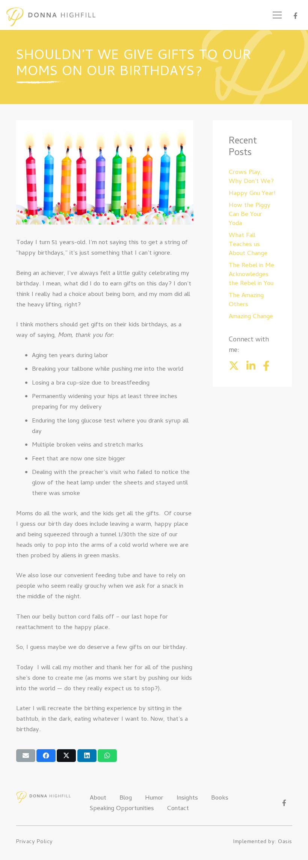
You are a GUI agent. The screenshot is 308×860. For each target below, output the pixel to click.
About (98, 798)
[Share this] (46, 755)
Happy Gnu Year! (252, 194)
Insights (187, 798)
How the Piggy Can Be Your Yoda (249, 215)
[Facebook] (295, 15)
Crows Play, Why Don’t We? (251, 177)
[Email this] (25, 755)
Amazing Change (251, 317)
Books (219, 798)
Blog (125, 798)
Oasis (285, 841)
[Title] (250, 366)
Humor (154, 798)
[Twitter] (234, 366)
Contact (178, 809)
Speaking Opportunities (122, 809)
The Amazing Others (246, 300)
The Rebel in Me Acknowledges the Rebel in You (251, 275)
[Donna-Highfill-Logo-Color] (50, 17)
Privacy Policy (34, 841)
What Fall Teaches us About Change (248, 245)
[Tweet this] (66, 755)
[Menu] (277, 15)
